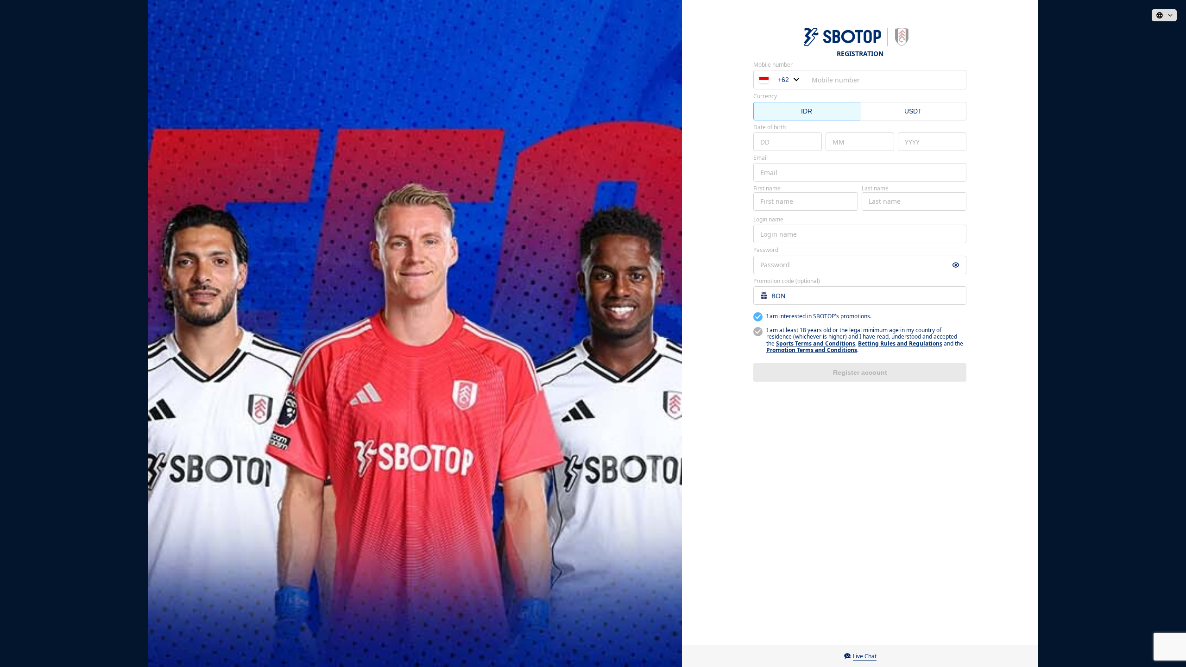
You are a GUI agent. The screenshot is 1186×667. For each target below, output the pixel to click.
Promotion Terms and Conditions (811, 350)
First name (767, 188)
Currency (765, 96)
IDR (806, 111)
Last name (875, 188)
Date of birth (769, 127)
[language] (1164, 15)
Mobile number (773, 65)
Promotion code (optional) (786, 281)
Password (765, 250)
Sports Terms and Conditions (815, 343)
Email (760, 158)
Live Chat (865, 656)
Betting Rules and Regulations (900, 343)
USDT (913, 111)
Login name (768, 219)
